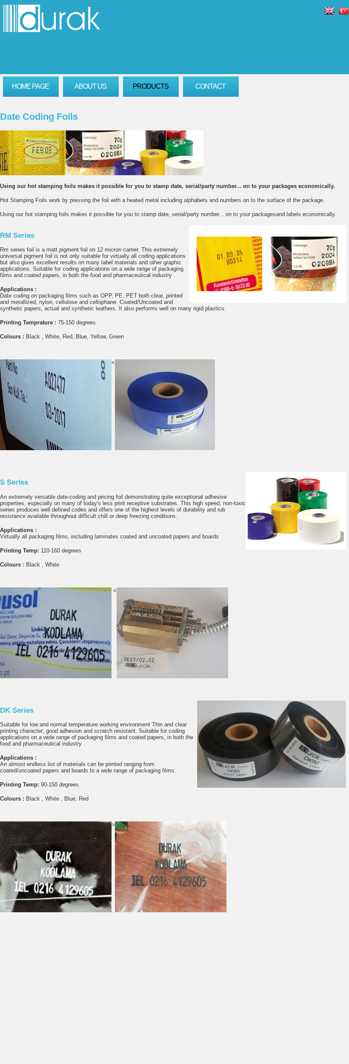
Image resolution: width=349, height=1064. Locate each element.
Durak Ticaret (51, 18)
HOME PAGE (30, 86)
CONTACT (210, 86)
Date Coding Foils (39, 116)
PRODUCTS (151, 86)
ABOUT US (90, 86)
